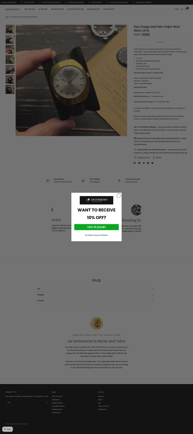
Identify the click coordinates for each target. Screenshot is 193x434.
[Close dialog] (119, 196)
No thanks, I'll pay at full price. (96, 235)
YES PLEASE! (96, 227)
